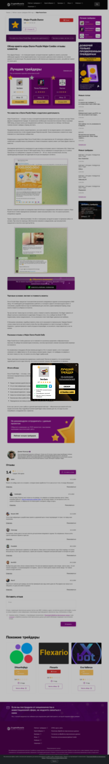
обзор (67, 387)
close (76, 365)
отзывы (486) (67, 392)
